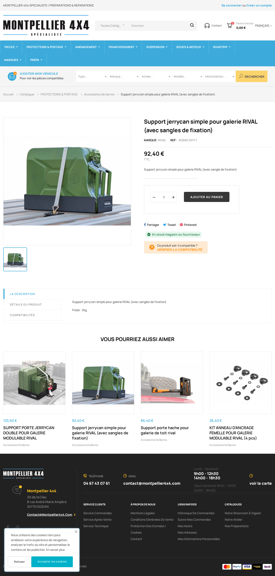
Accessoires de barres (16, 445)
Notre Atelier (233, 519)
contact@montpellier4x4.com (49, 514)
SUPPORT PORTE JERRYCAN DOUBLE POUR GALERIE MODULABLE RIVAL (28, 433)
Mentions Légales (143, 513)
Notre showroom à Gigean (243, 513)
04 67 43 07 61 (96, 483)
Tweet (171, 225)
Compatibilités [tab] (22, 315)
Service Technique (95, 526)
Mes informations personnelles (199, 539)
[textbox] (92, 76)
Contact (136, 539)
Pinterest (190, 225)
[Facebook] (7, 526)
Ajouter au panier (206, 197)
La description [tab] (22, 294)
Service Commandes (97, 513)
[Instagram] (17, 526)
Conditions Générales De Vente (152, 519)
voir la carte (260, 483)
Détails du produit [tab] (26, 304)
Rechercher (254, 77)
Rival (162, 140)
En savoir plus (55, 550)
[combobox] (92, 76)
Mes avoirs (185, 526)
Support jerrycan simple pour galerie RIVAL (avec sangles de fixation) (100, 433)
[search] (192, 25)
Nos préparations (237, 526)
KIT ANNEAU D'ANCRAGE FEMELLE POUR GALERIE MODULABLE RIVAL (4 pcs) (233, 433)
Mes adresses (187, 532)
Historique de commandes (196, 513)
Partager (153, 225)
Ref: (173, 140)
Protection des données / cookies (148, 529)
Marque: (150, 140)
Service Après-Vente (97, 519)
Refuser (19, 562)
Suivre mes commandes (194, 519)
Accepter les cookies (52, 561)
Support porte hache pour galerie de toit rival (165, 430)
